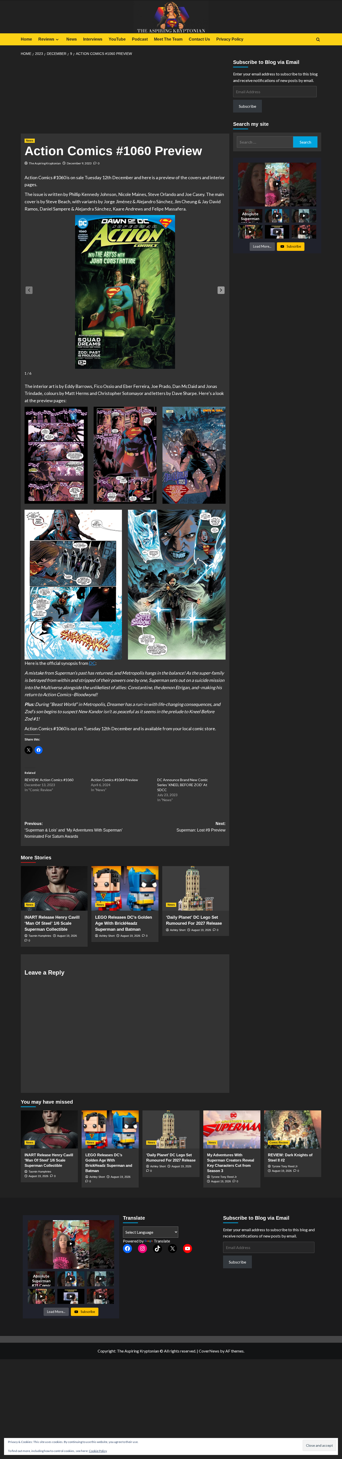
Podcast (140, 39)
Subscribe (247, 106)
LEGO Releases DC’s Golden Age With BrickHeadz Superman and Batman (123, 923)
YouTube (117, 39)
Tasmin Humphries (40, 935)
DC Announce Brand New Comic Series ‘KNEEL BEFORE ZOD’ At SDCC (182, 785)
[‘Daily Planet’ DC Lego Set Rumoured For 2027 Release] (195, 888)
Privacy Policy (229, 39)
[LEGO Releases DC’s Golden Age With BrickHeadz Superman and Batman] (124, 888)
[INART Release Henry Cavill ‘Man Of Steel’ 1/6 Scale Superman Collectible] (54, 888)
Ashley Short (107, 935)
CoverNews (209, 1350)
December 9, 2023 (79, 163)
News (71, 39)
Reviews (46, 39)
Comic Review (278, 1142)
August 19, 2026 (67, 935)
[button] (221, 290)
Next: (201, 826)
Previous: (73, 830)
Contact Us (199, 39)
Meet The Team (168, 39)
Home (26, 39)
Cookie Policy (98, 1451)
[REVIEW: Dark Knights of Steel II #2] (292, 1129)
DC (92, 663)
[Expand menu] (57, 39)
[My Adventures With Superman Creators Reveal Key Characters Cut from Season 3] (231, 1129)
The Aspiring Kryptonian (45, 163)
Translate (162, 1240)
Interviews (92, 39)
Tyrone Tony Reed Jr (224, 1176)
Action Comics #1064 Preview (114, 780)
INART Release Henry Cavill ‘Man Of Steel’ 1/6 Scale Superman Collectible (52, 923)
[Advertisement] (125, 96)
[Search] (318, 39)
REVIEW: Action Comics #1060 (49, 780)
